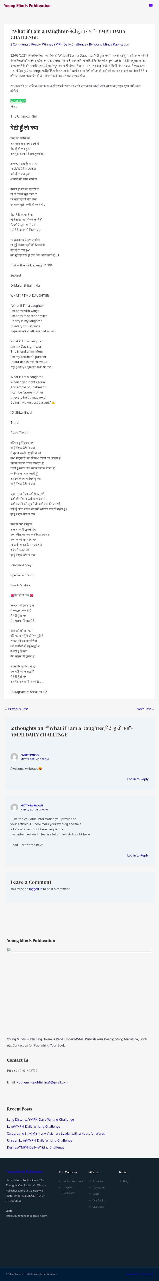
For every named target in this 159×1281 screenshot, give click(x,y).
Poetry (36, 44)
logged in (35, 889)
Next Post (146, 709)
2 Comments (19, 44)
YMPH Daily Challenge (70, 44)
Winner (47, 44)
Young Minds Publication (27, 5)
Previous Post (16, 709)
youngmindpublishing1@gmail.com (42, 1082)
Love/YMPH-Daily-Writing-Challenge (33, 1126)
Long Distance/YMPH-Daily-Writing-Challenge (40, 1119)
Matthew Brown (32, 805)
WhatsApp (18, 101)
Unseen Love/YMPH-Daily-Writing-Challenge (39, 1140)
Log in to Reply (138, 779)
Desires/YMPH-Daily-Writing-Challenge (35, 1147)
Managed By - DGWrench (139, 1274)
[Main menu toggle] (151, 5)
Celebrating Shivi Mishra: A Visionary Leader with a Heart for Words (56, 1133)
